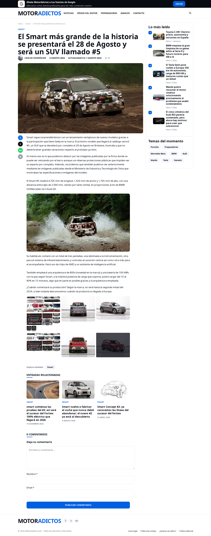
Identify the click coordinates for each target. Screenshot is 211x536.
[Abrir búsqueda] (190, 13)
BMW (174, 153)
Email (30, 487)
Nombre (32, 474)
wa (20, 150)
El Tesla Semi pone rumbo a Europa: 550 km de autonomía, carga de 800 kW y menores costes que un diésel (177, 72)
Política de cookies (148, 531)
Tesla (165, 160)
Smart (28, 23)
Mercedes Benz (158, 153)
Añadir (179, 4)
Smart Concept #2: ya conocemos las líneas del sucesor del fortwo (112, 410)
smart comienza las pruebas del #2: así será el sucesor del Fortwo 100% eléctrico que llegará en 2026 (41, 413)
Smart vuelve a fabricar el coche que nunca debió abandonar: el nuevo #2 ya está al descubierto (78, 411)
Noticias (69, 13)
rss (76, 521)
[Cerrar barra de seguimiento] (190, 4)
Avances (125, 13)
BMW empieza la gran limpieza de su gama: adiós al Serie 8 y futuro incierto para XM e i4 (178, 51)
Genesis (178, 160)
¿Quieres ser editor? (167, 531)
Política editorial (186, 531)
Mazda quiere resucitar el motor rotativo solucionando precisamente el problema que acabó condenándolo (177, 95)
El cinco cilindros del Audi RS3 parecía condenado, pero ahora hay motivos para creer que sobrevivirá (177, 119)
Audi (185, 153)
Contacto (138, 13)
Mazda (154, 160)
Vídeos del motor (87, 13)
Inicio (20, 23)
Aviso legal (132, 531)
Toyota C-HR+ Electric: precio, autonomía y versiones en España (178, 35)
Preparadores (109, 13)
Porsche (155, 147)
